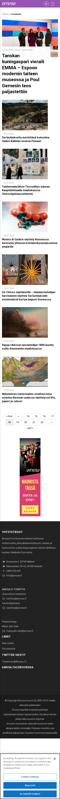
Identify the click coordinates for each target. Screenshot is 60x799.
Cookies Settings (30, 777)
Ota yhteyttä (8, 648)
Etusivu (5, 14)
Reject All (30, 785)
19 (18, 422)
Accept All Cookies (30, 794)
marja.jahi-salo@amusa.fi (19, 631)
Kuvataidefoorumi (11, 50)
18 (10, 423)
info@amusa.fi (14, 575)
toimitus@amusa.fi (16, 598)
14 (29, 416)
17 (53, 416)
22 (43, 422)
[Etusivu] (8, 3)
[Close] (54, 758)
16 (45, 416)
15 (37, 416)
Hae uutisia (8, 643)
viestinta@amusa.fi (16, 608)
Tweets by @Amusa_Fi (14, 661)
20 (27, 422)
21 (35, 422)
